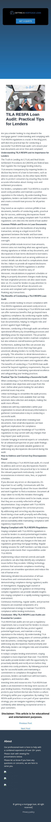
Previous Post (25, 723)
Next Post (25, 728)
